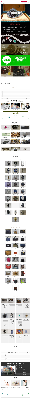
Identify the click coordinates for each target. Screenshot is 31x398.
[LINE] (15, 60)
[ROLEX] (15, 49)
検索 (28, 1)
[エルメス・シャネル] (15, 71)
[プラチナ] (15, 38)
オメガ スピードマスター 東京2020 (6, 358)
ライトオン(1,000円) (7, 98)
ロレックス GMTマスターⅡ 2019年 (5, 352)
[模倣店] (15, 27)
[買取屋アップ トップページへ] (4, 2)
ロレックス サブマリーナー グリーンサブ (6, 354)
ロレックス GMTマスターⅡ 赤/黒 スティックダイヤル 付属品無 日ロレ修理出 (5, 356)
